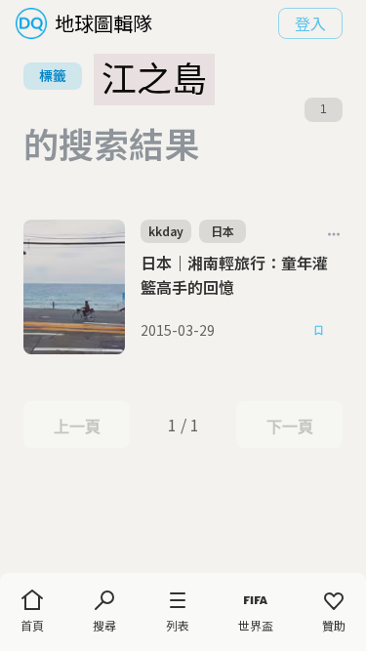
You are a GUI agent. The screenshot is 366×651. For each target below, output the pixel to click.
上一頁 (77, 426)
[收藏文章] (319, 330)
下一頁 (289, 426)
